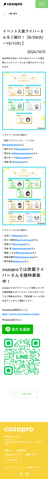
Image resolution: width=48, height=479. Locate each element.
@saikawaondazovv (23, 153)
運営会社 (21, 450)
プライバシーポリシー (13, 467)
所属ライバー (31, 454)
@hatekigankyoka (24, 257)
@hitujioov (18, 261)
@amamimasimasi (22, 248)
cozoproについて (12, 454)
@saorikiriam (22, 149)
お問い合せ (13, 460)
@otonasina (19, 244)
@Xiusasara (22, 157)
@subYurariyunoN (24, 240)
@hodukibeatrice (11, 145)
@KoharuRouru (23, 253)
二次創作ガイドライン (34, 467)
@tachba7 (18, 236)
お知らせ (8, 450)
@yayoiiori (18, 162)
